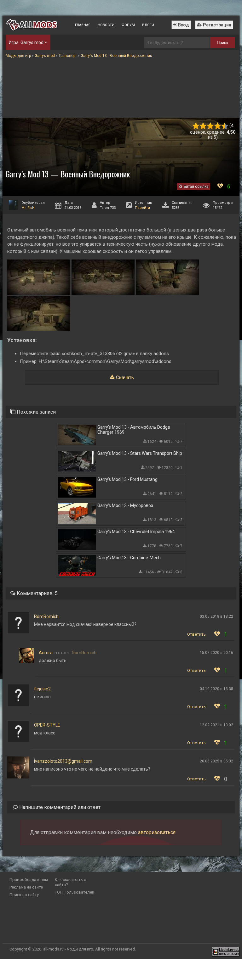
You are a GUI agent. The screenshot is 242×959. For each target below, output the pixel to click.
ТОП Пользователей (74, 892)
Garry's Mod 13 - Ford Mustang (127, 479)
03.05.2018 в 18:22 (216, 616)
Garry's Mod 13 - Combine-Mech (129, 557)
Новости (106, 25)
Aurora (46, 652)
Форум (128, 25)
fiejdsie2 (42, 688)
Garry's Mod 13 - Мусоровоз (125, 505)
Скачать (125, 377)
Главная (82, 25)
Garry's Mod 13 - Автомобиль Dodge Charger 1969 (133, 430)
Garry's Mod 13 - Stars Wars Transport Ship (139, 453)
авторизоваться (157, 832)
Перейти (142, 208)
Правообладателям (28, 879)
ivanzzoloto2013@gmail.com (63, 761)
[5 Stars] (224, 126)
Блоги (148, 25)
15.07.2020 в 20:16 (216, 652)
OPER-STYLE (47, 725)
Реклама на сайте (26, 887)
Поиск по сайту (24, 894)
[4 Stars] (217, 126)
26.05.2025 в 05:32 (216, 761)
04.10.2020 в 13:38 (216, 689)
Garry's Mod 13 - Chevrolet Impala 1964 (136, 531)
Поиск (222, 42)
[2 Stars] (203, 126)
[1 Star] (195, 126)
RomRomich (46, 616)
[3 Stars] (210, 126)
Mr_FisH (28, 208)
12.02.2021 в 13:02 (216, 725)
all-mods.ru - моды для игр (68, 949)
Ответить (196, 634)
